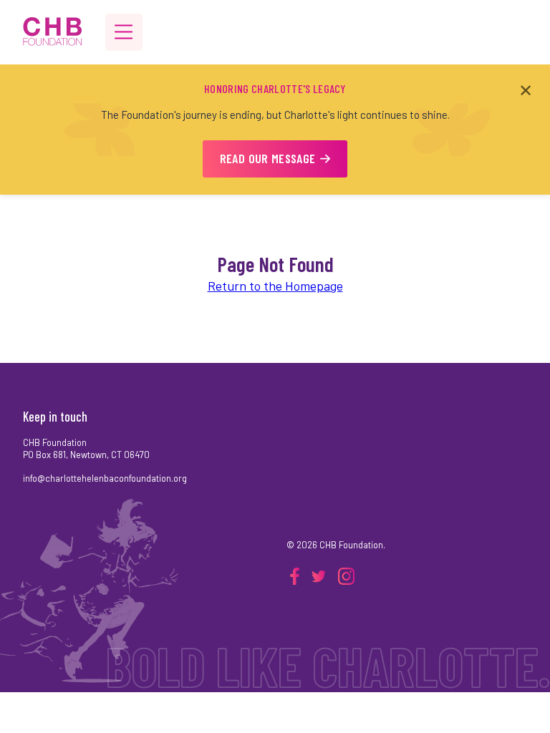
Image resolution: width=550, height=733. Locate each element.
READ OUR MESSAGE (268, 158)
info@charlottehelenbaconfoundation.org (105, 478)
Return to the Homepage (275, 285)
